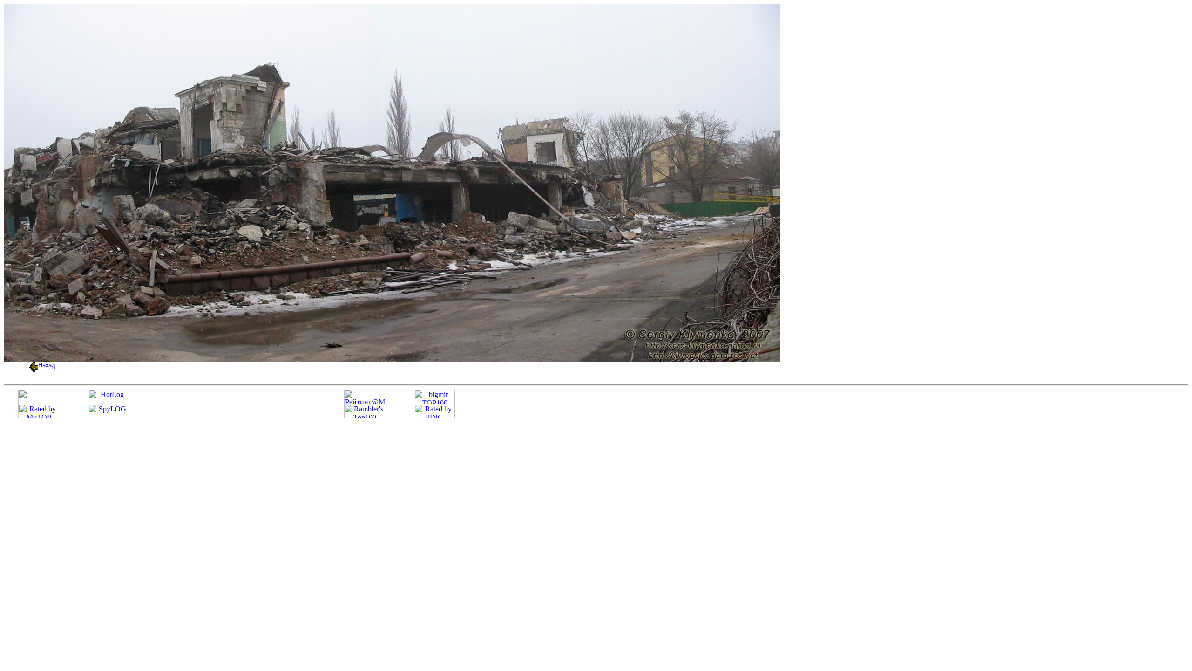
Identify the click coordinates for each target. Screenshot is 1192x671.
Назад (46, 365)
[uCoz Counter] (38, 401)
